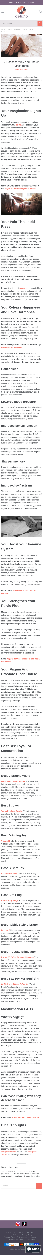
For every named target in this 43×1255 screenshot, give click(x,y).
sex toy (19, 125)
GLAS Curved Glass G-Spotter (15, 984)
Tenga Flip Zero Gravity (11, 811)
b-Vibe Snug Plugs (9, 901)
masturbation (24, 288)
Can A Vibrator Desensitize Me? (26, 1117)
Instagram (32, 1152)
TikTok (4, 1155)
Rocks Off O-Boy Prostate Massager (17, 957)
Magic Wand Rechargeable (13, 781)
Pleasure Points (9, 1237)
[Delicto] (22, 12)
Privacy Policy (27, 1235)
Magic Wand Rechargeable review (20, 189)
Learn (9, 29)
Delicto (17, 1249)
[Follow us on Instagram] (18, 1226)
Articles (33, 1237)
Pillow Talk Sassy (9, 874)
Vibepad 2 (5, 841)
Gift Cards (23, 1237)
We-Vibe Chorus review (11, 347)
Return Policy (13, 1235)
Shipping (30, 1232)
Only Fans (31, 1239)
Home (3, 29)
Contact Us (10, 1232)
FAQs (21, 1232)
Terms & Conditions (15, 1239)
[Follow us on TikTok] (24, 1226)
